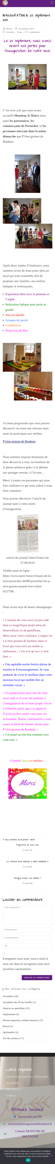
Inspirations (9, 1014)
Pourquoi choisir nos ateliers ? (27, 878)
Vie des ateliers (11, 1038)
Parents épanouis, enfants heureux (20, 1020)
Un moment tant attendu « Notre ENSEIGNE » (27, 861)
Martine (9, 29)
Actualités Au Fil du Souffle (17, 1002)
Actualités (10, 32)
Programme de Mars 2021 (27, 845)
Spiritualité (9, 1032)
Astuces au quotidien (14, 1008)
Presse (19, 32)
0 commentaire (34, 32)
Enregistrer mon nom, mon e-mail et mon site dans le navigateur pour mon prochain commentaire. (26, 964)
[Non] (52, 1156)
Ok (28, 1160)
